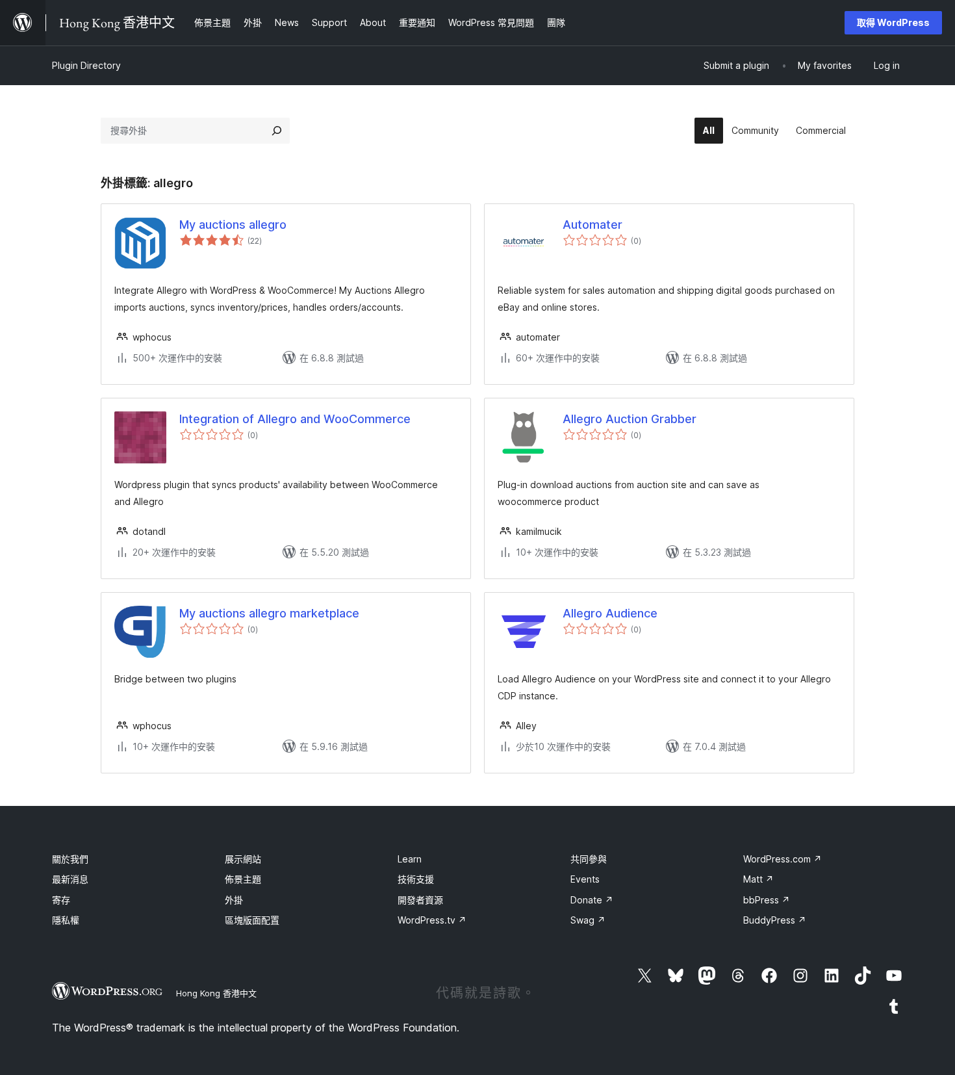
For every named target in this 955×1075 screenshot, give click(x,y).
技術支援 (416, 879)
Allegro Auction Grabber (629, 419)
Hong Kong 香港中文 (216, 993)
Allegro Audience (610, 613)
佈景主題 (243, 879)
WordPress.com (782, 858)
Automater (592, 224)
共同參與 (588, 858)
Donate (591, 899)
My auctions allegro (232, 224)
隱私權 (65, 920)
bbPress (766, 899)
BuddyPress (774, 920)
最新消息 (70, 879)
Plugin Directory (86, 65)
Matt (758, 879)
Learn (410, 858)
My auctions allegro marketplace (269, 613)
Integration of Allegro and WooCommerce (295, 419)
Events (585, 879)
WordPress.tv (432, 920)
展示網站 (243, 858)
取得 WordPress (893, 22)
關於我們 (70, 858)
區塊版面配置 (252, 920)
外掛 (234, 899)
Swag (587, 920)
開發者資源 (420, 899)
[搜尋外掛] (277, 131)
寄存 (61, 899)
